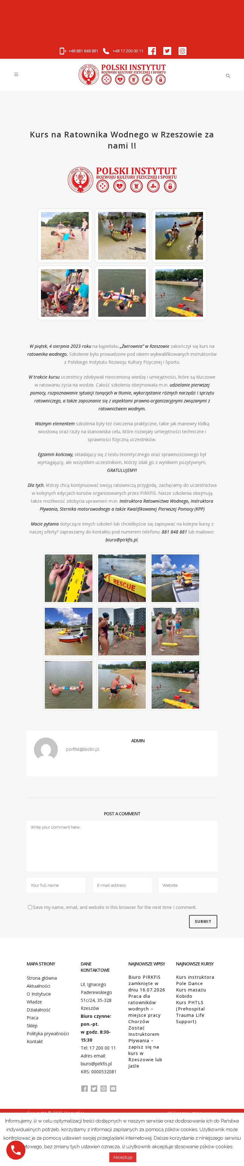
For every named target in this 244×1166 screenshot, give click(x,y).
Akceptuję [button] (122, 1157)
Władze (34, 1002)
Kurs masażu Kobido (191, 993)
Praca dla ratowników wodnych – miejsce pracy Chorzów (144, 1008)
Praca (32, 1018)
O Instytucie (39, 994)
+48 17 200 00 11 (127, 51)
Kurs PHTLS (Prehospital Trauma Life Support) (190, 1011)
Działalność (39, 1010)
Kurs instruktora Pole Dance (195, 980)
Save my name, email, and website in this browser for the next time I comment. (115, 907)
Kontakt (35, 1041)
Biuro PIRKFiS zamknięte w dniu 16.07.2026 (146, 983)
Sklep (32, 1026)
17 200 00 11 (102, 1048)
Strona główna (42, 978)
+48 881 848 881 (83, 51)
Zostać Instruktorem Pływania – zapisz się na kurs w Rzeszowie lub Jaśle (145, 1047)
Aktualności (38, 986)
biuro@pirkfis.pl (96, 1064)
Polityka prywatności (48, 1033)
